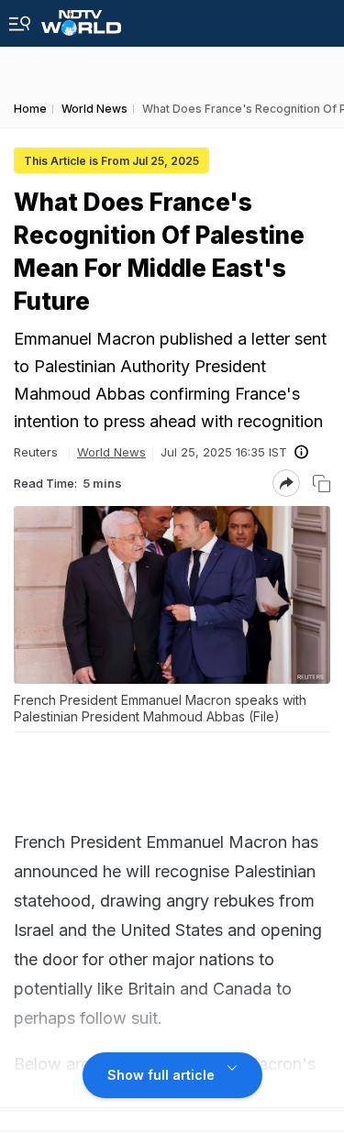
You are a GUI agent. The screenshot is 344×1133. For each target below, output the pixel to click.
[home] (81, 18)
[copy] (321, 483)
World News (111, 452)
